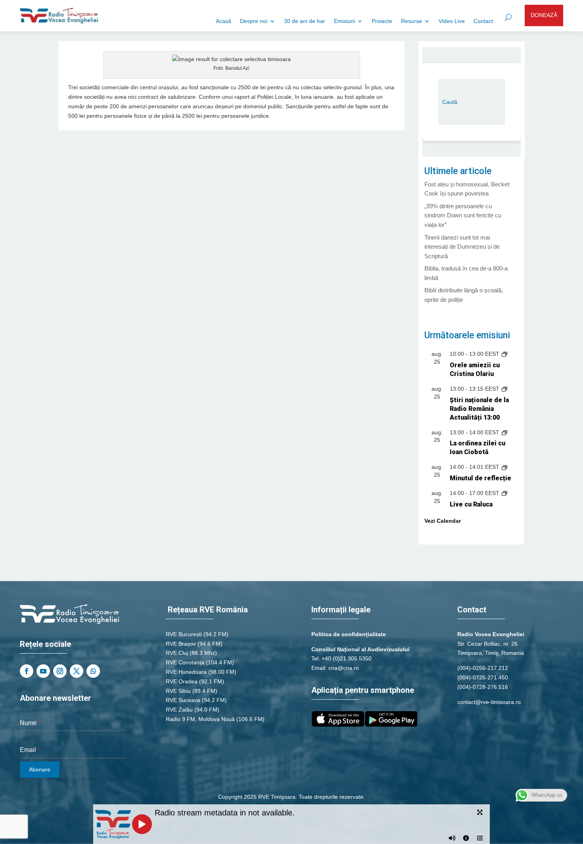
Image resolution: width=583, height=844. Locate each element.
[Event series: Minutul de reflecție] (504, 467)
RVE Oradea (182, 681)
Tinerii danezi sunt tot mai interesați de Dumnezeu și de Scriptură (462, 247)
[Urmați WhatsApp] (93, 671)
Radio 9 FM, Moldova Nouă (200, 719)
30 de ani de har (304, 21)
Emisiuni (344, 21)
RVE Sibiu (178, 691)
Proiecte (382, 21)
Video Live (452, 21)
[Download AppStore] (338, 724)
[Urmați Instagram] (60, 671)
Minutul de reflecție (480, 478)
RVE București (184, 634)
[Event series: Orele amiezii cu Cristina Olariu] (504, 354)
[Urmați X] (76, 671)
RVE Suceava (183, 700)
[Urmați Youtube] (43, 671)
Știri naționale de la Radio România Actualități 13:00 (479, 408)
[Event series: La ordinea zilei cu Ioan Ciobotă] (504, 432)
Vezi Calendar (442, 521)
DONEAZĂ (544, 15)
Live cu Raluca (471, 504)
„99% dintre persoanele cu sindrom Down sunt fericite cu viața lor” (462, 215)
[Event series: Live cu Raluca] (504, 493)
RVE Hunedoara (186, 672)
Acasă (223, 21)
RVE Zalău (179, 709)
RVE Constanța (185, 662)
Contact (483, 21)
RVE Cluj (177, 653)
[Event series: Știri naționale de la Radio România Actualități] (504, 389)
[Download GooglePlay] (391, 724)
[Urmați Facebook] (26, 671)
